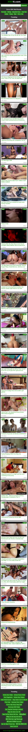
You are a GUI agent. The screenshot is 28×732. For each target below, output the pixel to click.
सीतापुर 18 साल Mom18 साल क (14, 716)
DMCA (13, 730)
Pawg (11, 14)
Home (4, 730)
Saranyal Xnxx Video (17, 702)
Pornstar (3, 12)
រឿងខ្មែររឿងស (22, 714)
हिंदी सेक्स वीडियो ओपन (21, 724)
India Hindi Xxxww (6, 699)
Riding (9, 12)
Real (15, 14)
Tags (9, 730)
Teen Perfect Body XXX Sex (10, 714)
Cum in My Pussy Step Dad (14, 704)
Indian (6, 14)
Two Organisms (8, 697)
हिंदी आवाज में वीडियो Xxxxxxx (14, 721)
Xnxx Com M (14, 726)
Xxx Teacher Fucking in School (14, 709)
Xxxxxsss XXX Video (14, 707)
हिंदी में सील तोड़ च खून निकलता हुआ (14, 719)
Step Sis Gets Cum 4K (14, 712)
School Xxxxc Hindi (19, 695)
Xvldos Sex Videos (19, 697)
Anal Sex (24, 12)
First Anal (7, 702)
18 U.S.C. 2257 (21, 730)
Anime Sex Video (8, 695)
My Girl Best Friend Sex (8, 724)
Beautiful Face (16, 12)
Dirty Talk (20, 14)
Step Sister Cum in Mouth (20, 699)
